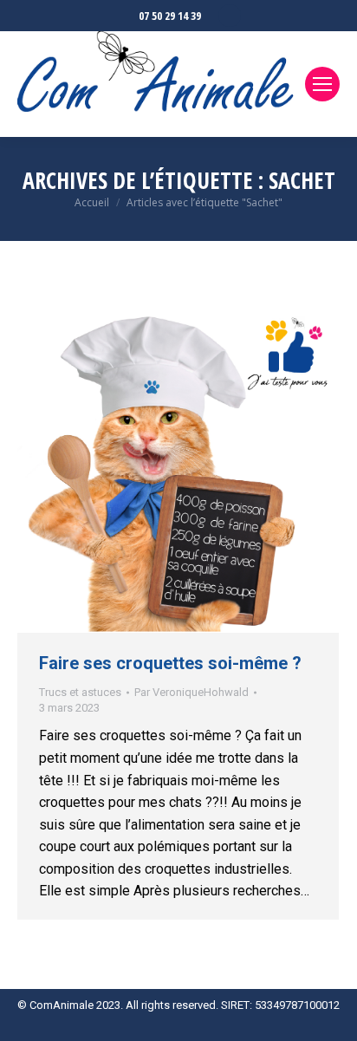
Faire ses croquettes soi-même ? (170, 663)
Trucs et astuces (80, 692)
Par (191, 692)
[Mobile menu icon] (322, 84)
